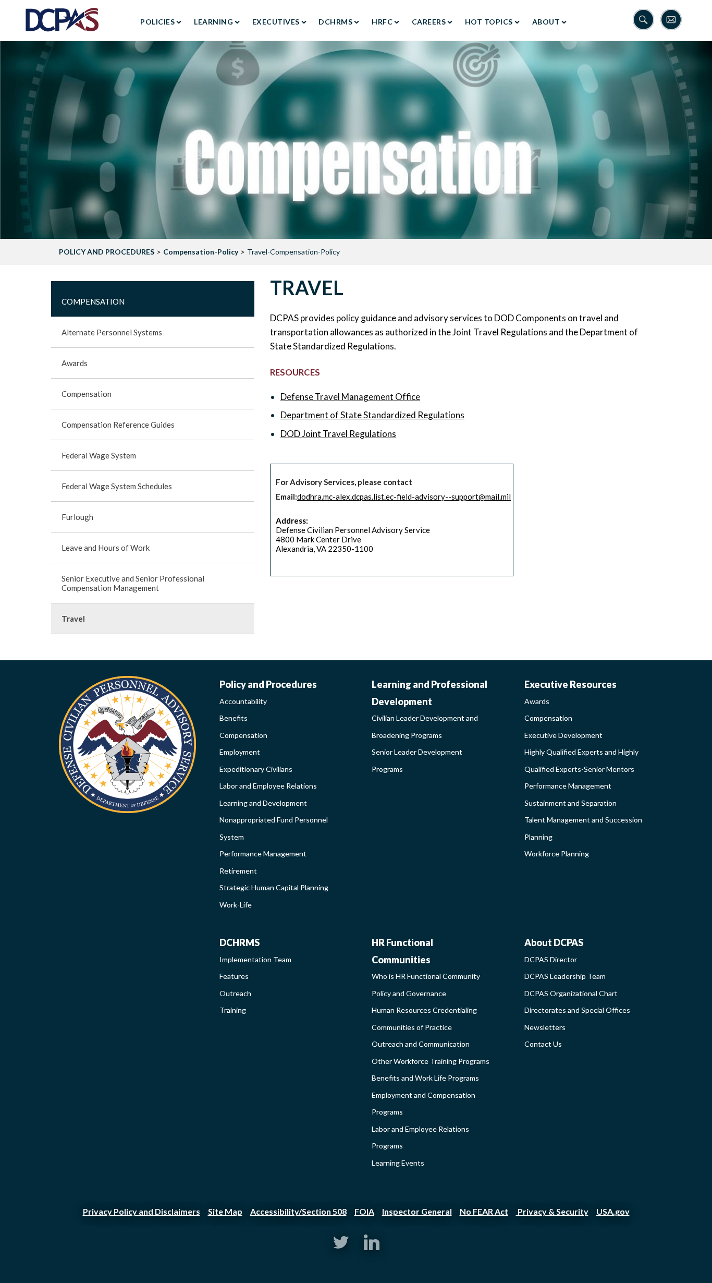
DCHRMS (335, 21)
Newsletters (545, 1027)
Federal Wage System (99, 455)
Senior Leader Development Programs (417, 760)
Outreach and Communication (421, 1043)
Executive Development (563, 735)
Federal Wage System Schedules (117, 486)
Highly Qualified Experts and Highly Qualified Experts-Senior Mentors (581, 760)
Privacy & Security (552, 1211)
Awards (75, 363)
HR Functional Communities (402, 951)
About (546, 21)
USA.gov (613, 1211)
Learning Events (398, 1162)
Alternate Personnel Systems (112, 332)
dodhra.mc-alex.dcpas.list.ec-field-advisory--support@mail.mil (404, 496)
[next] (691, 140)
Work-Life (235, 904)
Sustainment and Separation (570, 802)
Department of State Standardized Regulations (372, 414)
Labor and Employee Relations (268, 785)
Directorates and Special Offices (577, 1010)
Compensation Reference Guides (118, 424)
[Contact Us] (673, 20)
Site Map (225, 1211)
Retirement (238, 870)
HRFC (382, 21)
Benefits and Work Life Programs (425, 1077)
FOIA (364, 1211)
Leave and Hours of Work (106, 547)
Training (232, 1010)
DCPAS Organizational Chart (571, 993)
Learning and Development (263, 802)
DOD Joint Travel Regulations (338, 433)
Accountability (243, 701)
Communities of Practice (412, 1027)
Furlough (77, 517)
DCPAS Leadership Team (565, 976)
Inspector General (417, 1211)
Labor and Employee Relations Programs (420, 1137)
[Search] (646, 20)
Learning (213, 21)
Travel (73, 618)
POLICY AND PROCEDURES (106, 251)
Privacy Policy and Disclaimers (141, 1211)
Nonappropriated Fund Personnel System (273, 828)
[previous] (21, 140)
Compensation (93, 301)
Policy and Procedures (268, 684)
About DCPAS (553, 942)
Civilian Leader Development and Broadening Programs (425, 726)
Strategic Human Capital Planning (273, 887)
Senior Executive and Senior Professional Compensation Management (133, 583)
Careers (429, 21)
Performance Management (262, 853)
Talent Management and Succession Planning (583, 828)
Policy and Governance (409, 993)
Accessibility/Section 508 (298, 1211)
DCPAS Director (550, 959)
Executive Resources (570, 684)
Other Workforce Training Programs (430, 1061)
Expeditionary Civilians (255, 769)
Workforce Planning (556, 853)
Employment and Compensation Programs (423, 1104)
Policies (157, 21)
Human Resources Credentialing (424, 1010)
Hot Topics (489, 21)
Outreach (235, 993)
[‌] (341, 1247)
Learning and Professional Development (429, 693)
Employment (239, 751)
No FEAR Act (484, 1211)
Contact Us (543, 1043)
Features (234, 976)
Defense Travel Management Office (350, 396)
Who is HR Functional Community (426, 976)
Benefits (233, 717)
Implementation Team (255, 959)
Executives (276, 21)
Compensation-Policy (200, 251)
